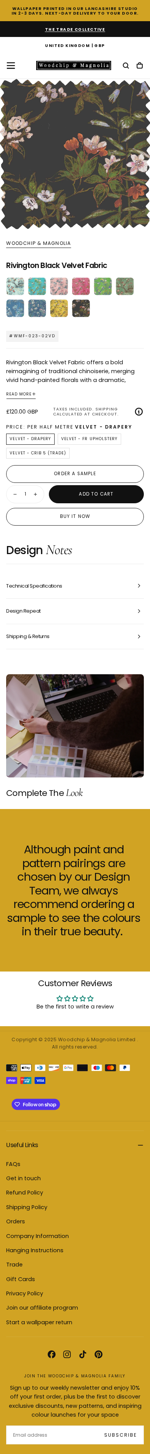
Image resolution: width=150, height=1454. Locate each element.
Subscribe (120, 1435)
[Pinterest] (98, 1354)
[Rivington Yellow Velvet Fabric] (59, 308)
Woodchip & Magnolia (38, 243)
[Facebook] (51, 1354)
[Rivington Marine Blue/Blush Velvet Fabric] (37, 308)
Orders (15, 1221)
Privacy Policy (24, 1293)
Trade (14, 1264)
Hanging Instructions (34, 1250)
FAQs (13, 1164)
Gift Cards (20, 1279)
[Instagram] (67, 1354)
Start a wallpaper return (39, 1322)
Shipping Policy (26, 1207)
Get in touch (23, 1178)
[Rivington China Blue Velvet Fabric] (15, 308)
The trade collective (75, 29)
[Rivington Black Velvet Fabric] (81, 308)
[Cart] (139, 66)
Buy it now (75, 516)
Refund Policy (24, 1192)
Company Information (37, 1236)
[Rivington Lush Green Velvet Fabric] (103, 286)
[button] (75, 46)
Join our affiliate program (42, 1308)
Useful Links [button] (22, 1145)
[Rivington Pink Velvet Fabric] (81, 286)
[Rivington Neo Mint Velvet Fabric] (15, 286)
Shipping (106, 409)
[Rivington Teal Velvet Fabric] (37, 286)
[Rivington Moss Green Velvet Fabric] (125, 286)
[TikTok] (82, 1354)
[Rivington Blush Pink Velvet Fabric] (59, 286)
